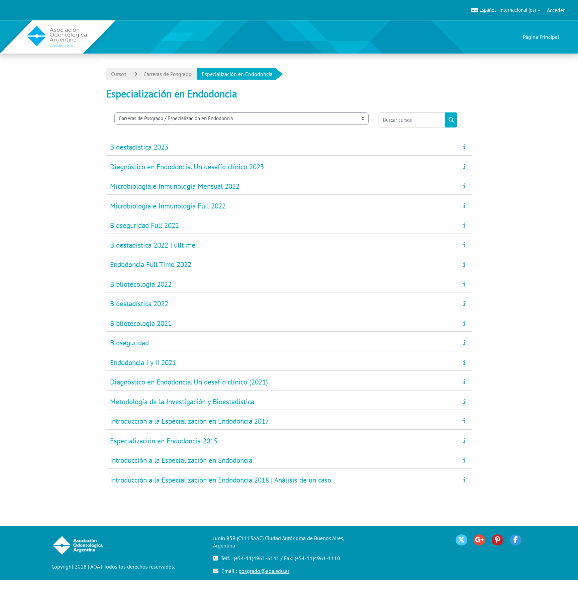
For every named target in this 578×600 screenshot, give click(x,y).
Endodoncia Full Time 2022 (150, 264)
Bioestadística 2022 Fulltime (152, 245)
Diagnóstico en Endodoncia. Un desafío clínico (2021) (189, 382)
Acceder (556, 10)
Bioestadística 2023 (139, 147)
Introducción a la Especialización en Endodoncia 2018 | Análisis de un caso (220, 480)
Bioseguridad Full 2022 (144, 225)
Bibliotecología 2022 (141, 284)
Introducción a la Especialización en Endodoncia (181, 460)
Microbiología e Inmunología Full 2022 (168, 205)
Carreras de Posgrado (167, 74)
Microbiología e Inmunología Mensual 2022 (174, 186)
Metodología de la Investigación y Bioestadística (182, 401)
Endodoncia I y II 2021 (143, 362)
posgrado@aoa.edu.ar (263, 571)
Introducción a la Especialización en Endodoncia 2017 (189, 421)
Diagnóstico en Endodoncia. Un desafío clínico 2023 (187, 166)
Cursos (118, 74)
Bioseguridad (129, 342)
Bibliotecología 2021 (141, 323)
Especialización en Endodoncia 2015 (163, 440)
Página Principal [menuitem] (541, 36)
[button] (505, 10)
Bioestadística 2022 (139, 303)
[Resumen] (465, 146)
